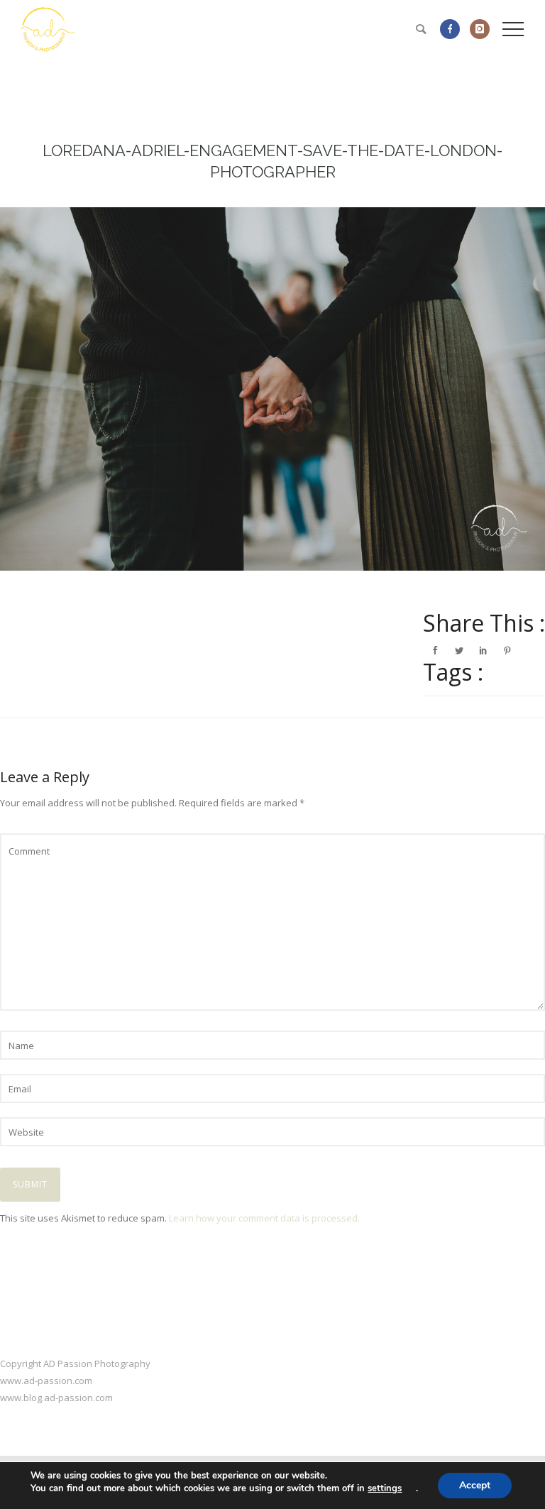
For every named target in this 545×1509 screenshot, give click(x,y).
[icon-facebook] (453, 29)
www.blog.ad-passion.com (56, 1397)
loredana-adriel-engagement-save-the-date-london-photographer (272, 161)
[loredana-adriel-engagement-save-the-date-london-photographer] (272, 389)
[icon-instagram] (480, 29)
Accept (474, 1485)
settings (385, 1488)
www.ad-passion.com (46, 1380)
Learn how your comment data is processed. (264, 1218)
